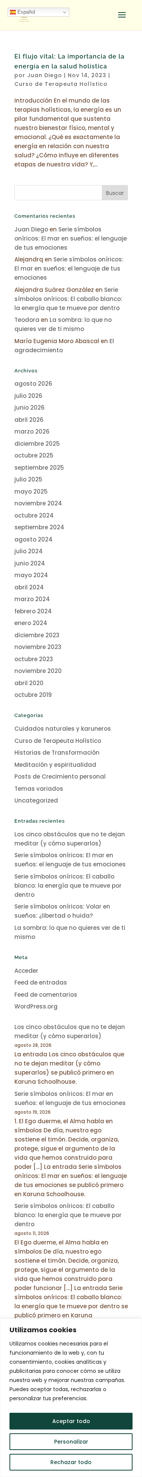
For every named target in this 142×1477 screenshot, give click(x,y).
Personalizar (71, 1441)
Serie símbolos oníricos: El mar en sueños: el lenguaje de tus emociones (70, 238)
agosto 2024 (33, 539)
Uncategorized (36, 800)
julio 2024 (28, 551)
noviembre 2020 (38, 671)
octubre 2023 (33, 659)
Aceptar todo (71, 1421)
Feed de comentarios (45, 995)
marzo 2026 (32, 431)
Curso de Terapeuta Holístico (61, 84)
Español (25, 12)
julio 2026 (28, 396)
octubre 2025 (33, 455)
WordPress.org (36, 1006)
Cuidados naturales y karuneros (62, 729)
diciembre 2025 (37, 444)
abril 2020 (29, 683)
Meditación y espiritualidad (55, 765)
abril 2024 (29, 587)
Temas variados (38, 789)
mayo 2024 (31, 575)
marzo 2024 (32, 599)
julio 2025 (28, 479)
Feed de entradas (40, 982)
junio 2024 (29, 563)
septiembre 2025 (39, 468)
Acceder (26, 971)
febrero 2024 (33, 611)
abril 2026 (29, 420)
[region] (71, 1398)
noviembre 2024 (38, 503)
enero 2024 (30, 623)
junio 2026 (29, 408)
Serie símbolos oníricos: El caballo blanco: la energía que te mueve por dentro (68, 299)
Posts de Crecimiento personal (60, 776)
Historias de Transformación (57, 753)
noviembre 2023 (37, 647)
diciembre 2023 (36, 635)
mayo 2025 (31, 491)
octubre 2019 (33, 695)
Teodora (26, 320)
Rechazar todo (71, 1462)
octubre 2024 (34, 515)
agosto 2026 (33, 384)
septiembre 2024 (39, 527)
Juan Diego (44, 75)
